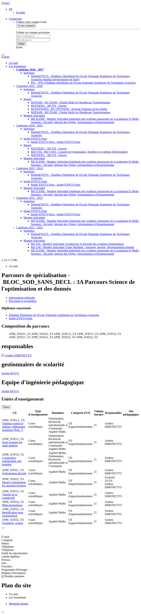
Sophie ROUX (10, 373)
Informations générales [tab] (22, 297)
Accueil (13, 63)
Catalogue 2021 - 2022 (29, 227)
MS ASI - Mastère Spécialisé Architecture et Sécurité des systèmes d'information (77, 243)
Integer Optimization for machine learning (14, 484)
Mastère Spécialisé (34, 115)
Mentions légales (18, 603)
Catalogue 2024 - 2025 (29, 125)
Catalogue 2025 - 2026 (29, 86)
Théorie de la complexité (9, 496)
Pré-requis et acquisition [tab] (23, 301)
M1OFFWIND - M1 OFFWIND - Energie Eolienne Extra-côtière (69, 109)
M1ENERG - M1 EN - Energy (49, 105)
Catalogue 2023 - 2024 (29, 168)
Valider (21, 43)
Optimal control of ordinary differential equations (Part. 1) (13, 427)
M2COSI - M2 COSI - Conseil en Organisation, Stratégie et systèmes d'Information (79, 151)
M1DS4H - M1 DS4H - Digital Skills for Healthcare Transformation (70, 102)
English (20, 12)
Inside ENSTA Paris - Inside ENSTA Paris (55, 141)
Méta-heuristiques (12, 505)
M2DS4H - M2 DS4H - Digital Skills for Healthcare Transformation (70, 112)
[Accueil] (5, 3)
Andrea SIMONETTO (18, 355)
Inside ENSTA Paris (35, 138)
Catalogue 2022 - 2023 (29, 197)
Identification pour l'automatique (12, 514)
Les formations (17, 66)
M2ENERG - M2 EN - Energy (49, 155)
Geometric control (12, 523)
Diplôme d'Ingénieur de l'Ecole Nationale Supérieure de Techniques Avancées (54, 315)
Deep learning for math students (12, 444)
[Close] (2, 527)
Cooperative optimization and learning (11, 461)
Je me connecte (26, 25)
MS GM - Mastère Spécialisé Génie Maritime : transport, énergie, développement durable (82, 247)
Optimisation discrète (14, 473)
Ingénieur (29, 72)
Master (27, 99)
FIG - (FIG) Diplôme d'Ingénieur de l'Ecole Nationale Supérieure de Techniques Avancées (83, 82)
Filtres (6, 407)
